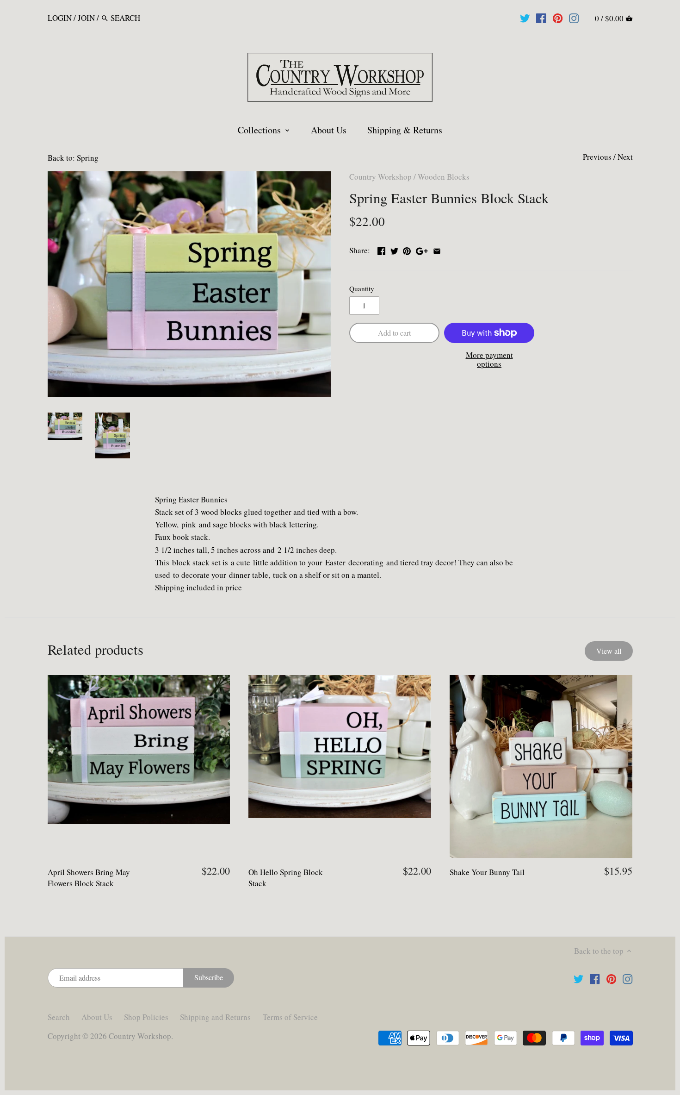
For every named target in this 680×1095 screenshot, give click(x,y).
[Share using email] (437, 249)
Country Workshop (380, 176)
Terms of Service (290, 1017)
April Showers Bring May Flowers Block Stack (89, 878)
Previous (597, 156)
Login (60, 18)
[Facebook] (541, 17)
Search (59, 1017)
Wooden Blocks (444, 176)
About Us (96, 1017)
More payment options (489, 359)
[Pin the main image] (407, 249)
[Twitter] (525, 17)
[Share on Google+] (422, 249)
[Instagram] (574, 17)
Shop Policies (146, 1017)
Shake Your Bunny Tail (487, 872)
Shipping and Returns (215, 1017)
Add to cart (394, 333)
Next (625, 156)
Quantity (361, 288)
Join (86, 18)
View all (608, 651)
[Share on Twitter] (394, 249)
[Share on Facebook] (381, 249)
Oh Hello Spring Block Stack (285, 878)
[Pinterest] (558, 17)
